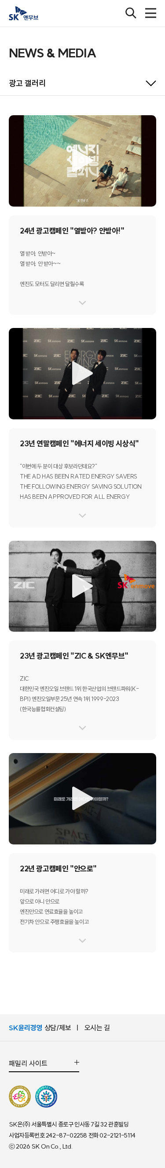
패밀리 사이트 (28, 1064)
